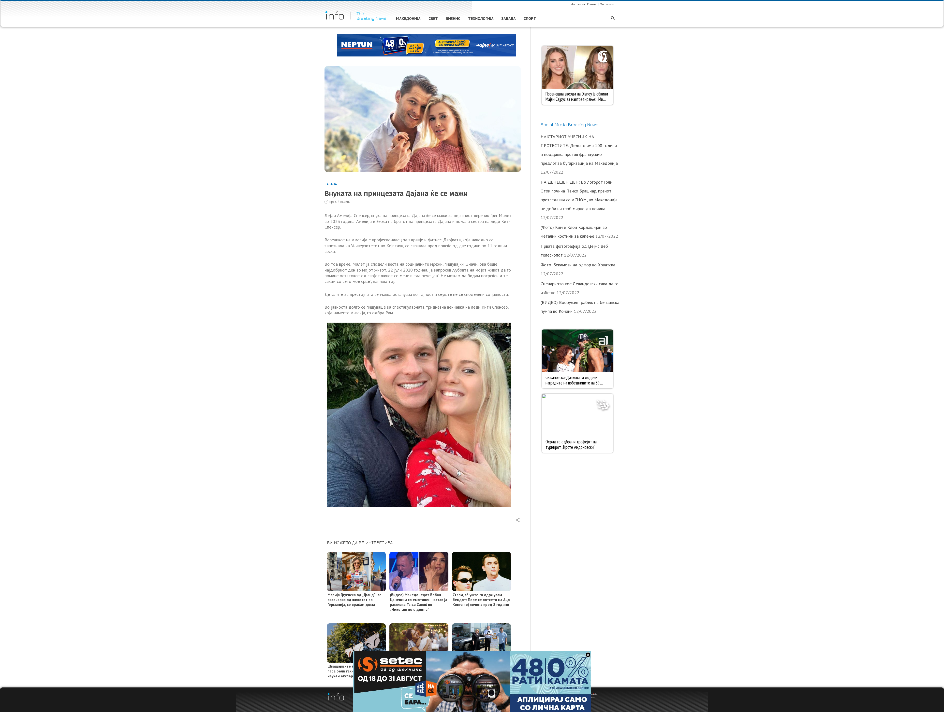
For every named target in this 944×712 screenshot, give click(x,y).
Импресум (578, 4)
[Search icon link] (613, 18)
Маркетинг (607, 4)
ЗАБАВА (330, 184)
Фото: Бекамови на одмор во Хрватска (578, 265)
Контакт (592, 4)
